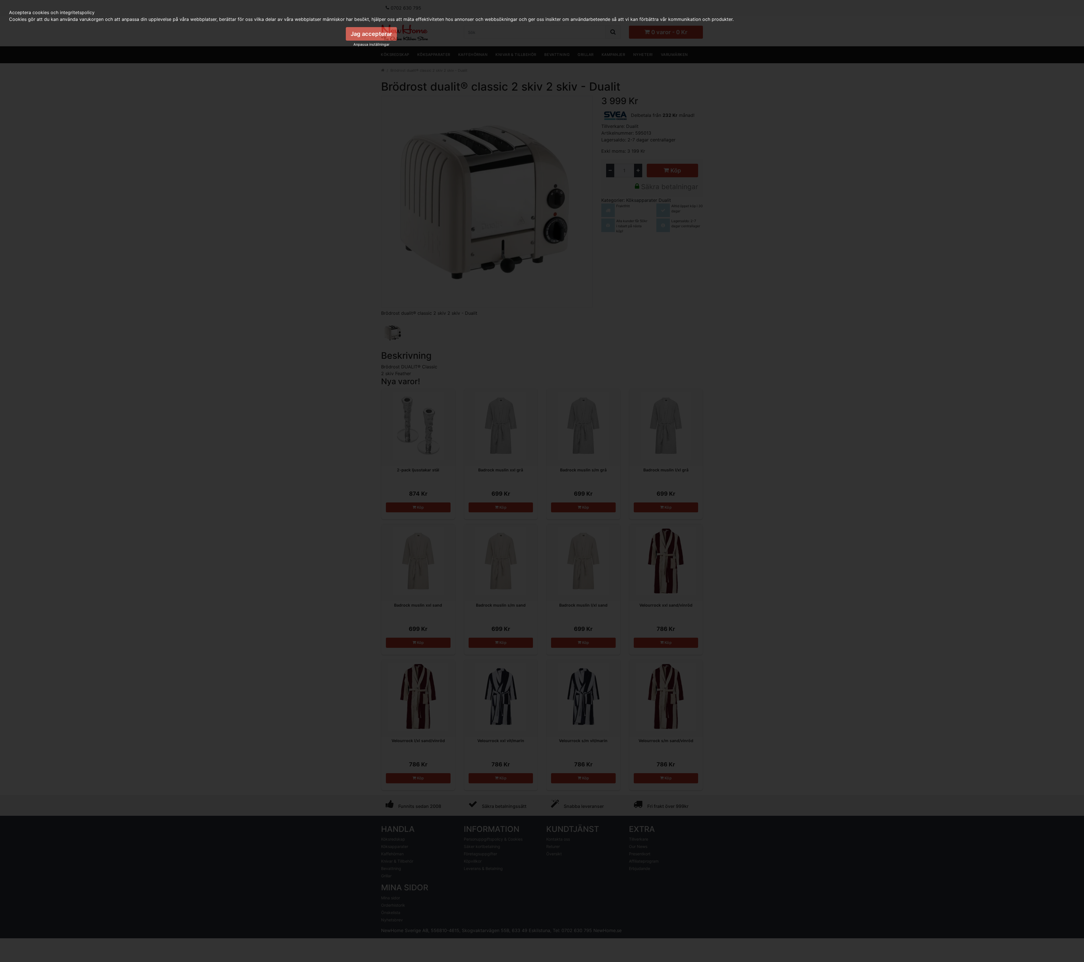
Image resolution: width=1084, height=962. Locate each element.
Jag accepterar (371, 33)
